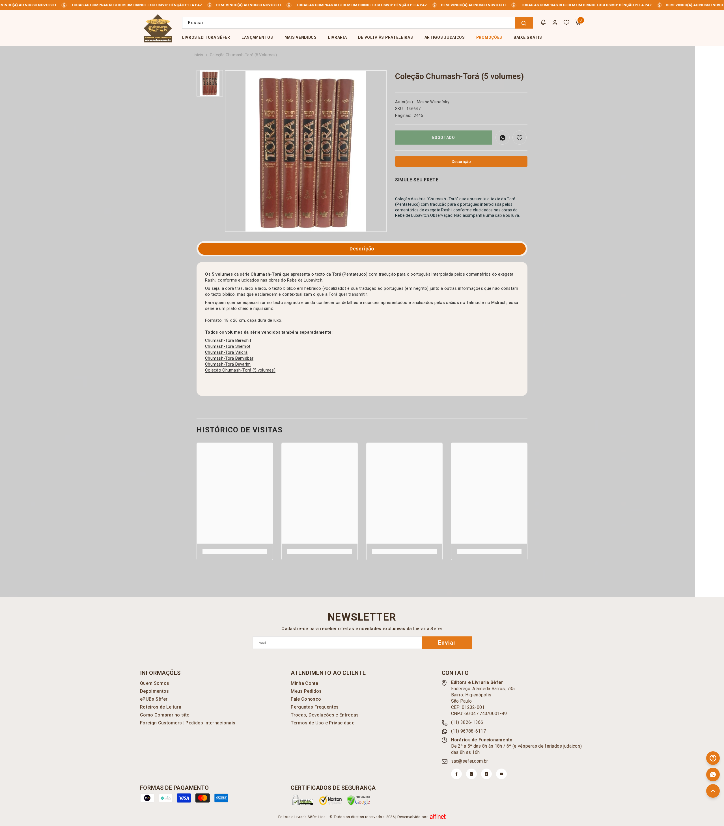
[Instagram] (471, 774)
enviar (447, 642)
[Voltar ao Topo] (713, 791)
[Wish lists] (566, 22)
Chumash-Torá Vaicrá (226, 352)
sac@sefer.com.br (469, 761)
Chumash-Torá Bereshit (228, 340)
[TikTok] (486, 774)
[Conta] (555, 22)
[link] (234, 551)
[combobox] (357, 22)
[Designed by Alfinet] (438, 816)
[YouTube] (501, 774)
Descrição (362, 249)
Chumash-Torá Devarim (228, 364)
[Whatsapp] (713, 774)
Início (198, 55)
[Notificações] (543, 22)
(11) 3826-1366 (467, 722)
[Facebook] (456, 774)
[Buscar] (357, 23)
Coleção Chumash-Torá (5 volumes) (240, 370)
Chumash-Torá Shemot (227, 346)
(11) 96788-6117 (468, 731)
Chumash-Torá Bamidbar (229, 358)
